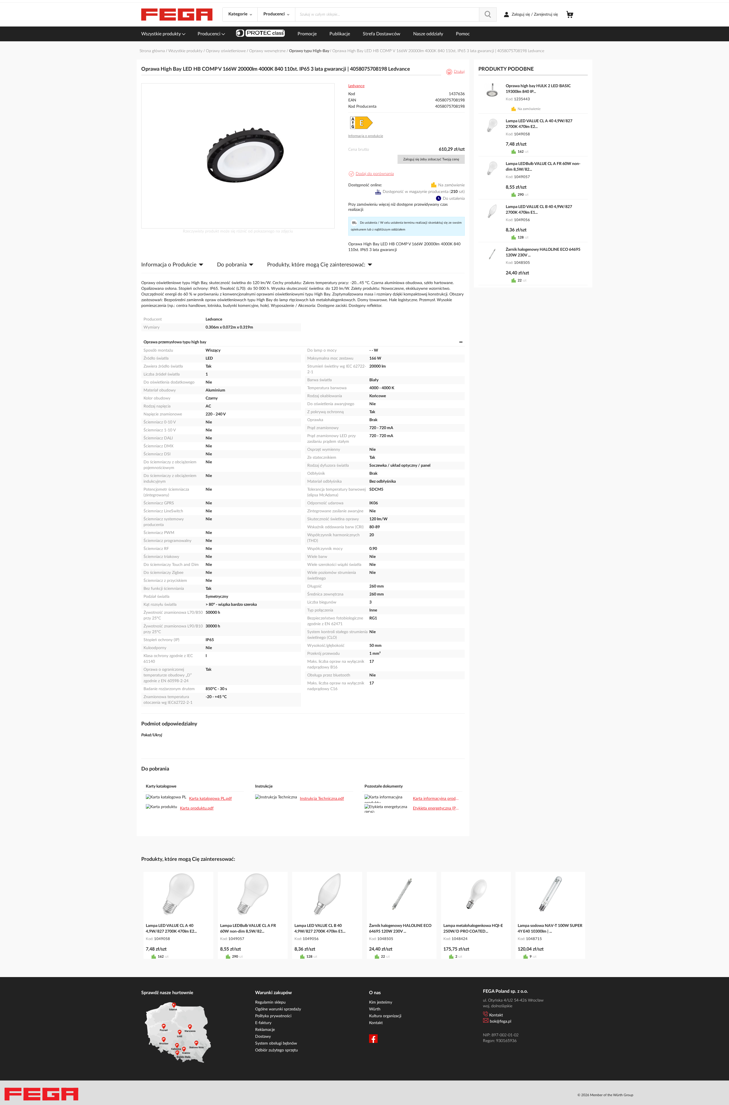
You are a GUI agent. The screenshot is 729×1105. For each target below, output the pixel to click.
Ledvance (356, 86)
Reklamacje (265, 1030)
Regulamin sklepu (270, 1002)
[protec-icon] (260, 33)
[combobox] (396, 14)
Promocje (307, 34)
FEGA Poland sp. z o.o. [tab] (505, 991)
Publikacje (339, 34)
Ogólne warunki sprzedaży (278, 1009)
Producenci (210, 34)
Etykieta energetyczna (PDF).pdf (436, 808)
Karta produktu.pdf (197, 808)
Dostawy (263, 1037)
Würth (374, 1009)
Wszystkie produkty (161, 34)
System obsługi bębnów (276, 1043)
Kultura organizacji (385, 1016)
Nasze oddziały (428, 34)
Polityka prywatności (273, 1016)
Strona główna (153, 51)
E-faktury (263, 1023)
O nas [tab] (375, 992)
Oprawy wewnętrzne (268, 51)
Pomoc (463, 34)
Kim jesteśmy (380, 1002)
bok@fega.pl (500, 1022)
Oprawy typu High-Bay (309, 51)
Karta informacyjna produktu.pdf (436, 799)
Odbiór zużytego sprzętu (276, 1050)
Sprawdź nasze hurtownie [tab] (167, 992)
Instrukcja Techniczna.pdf (322, 799)
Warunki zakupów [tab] (273, 992)
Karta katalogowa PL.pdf (210, 799)
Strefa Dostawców (381, 34)
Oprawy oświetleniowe (226, 51)
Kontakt (376, 1023)
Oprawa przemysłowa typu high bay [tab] (175, 342)
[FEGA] (176, 15)
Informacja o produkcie (365, 136)
